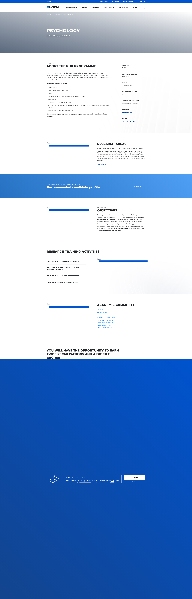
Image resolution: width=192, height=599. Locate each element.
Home (48, 14)
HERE (112, 482)
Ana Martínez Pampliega (105, 320)
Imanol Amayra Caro (104, 312)
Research (95, 7)
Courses (58, 14)
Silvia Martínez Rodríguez (105, 322)
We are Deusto (71, 7)
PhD (64, 14)
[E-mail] (133, 121)
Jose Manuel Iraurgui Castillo (106, 317)
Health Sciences (127, 112)
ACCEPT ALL (134, 477)
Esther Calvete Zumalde (105, 315)
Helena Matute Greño (104, 325)
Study (84, 7)
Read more (100, 164)
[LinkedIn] (130, 121)
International (109, 7)
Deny (133, 482)
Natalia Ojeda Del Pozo (105, 327)
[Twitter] (123, 121)
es (47, 1)
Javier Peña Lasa (103, 310)
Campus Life (123, 7)
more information (85, 482)
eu (49, 1)
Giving (135, 7)
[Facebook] (127, 121)
